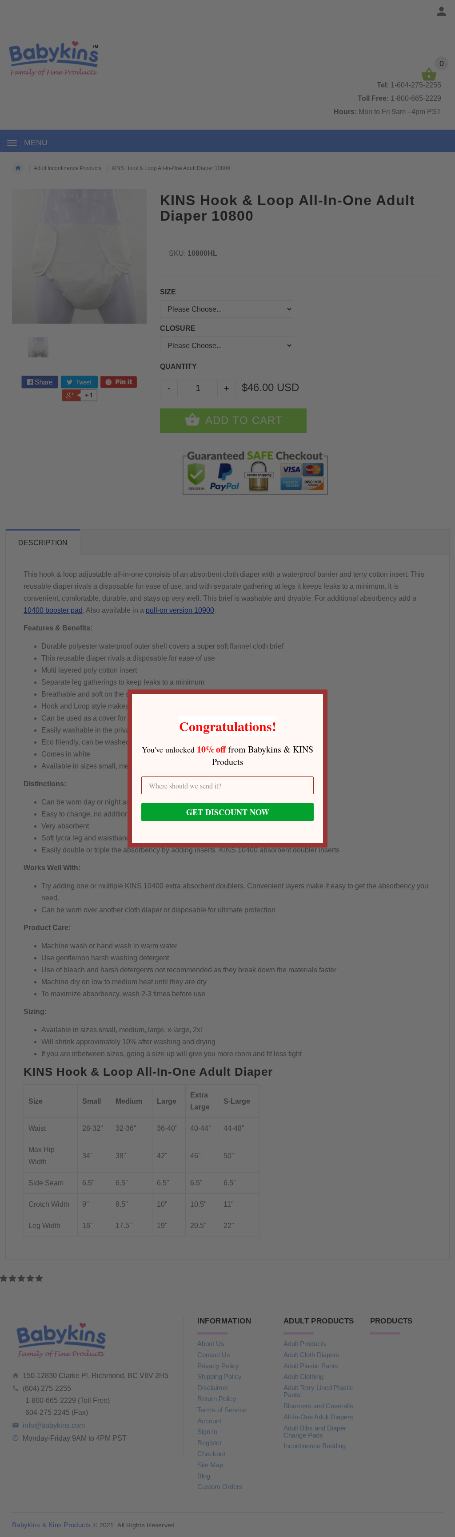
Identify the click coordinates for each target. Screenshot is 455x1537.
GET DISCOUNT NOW (227, 812)
